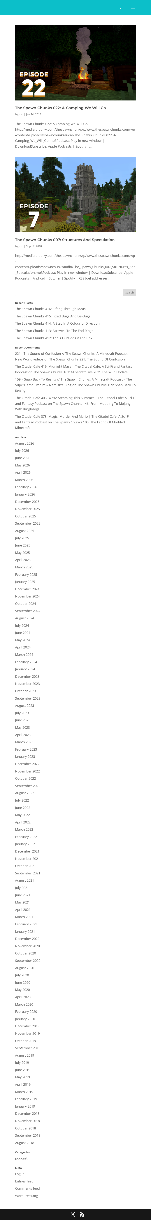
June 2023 (22, 720)
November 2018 (27, 1121)
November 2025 (27, 509)
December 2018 (27, 1113)
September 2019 (27, 1048)
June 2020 (22, 982)
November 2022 (27, 771)
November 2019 (27, 1033)
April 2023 (23, 735)
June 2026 (22, 458)
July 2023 (22, 713)
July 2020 (22, 975)
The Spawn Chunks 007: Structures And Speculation (65, 240)
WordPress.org (26, 1196)
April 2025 (23, 560)
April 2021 (23, 909)
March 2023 (24, 742)
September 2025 (27, 523)
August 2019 (24, 1055)
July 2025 (22, 538)
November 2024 (27, 596)
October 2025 (25, 516)
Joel (21, 114)
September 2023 (27, 698)
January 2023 (25, 756)
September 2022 (27, 786)
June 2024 (22, 632)
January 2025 (25, 581)
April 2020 (23, 997)
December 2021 (27, 851)
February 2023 (26, 749)
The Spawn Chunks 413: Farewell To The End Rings (54, 330)
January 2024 (25, 669)
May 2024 (22, 640)
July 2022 (22, 800)
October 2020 (25, 953)
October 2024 (25, 603)
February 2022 (26, 836)
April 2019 (23, 1084)
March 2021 (24, 917)
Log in (19, 1174)
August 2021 (24, 880)
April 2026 (23, 472)
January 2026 (25, 494)
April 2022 (23, 822)
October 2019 (25, 1041)
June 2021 (22, 895)
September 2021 (27, 873)
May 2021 (22, 902)
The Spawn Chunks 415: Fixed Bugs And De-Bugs (52, 316)
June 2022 (22, 807)
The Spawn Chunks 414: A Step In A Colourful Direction (57, 323)
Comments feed (27, 1188)
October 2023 (25, 691)
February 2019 (26, 1099)
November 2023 (27, 683)
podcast (21, 1158)
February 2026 (26, 487)
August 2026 (24, 443)
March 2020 (24, 1004)
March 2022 (24, 829)
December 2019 (27, 1026)
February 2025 (26, 574)
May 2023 (22, 727)
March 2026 (24, 480)
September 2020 (27, 960)
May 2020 (22, 989)
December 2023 (27, 676)
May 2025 (22, 552)
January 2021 (25, 931)
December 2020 (27, 938)
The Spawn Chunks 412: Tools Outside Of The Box (53, 338)
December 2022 (27, 764)
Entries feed (24, 1181)
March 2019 (24, 1092)
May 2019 (22, 1077)
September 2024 (27, 611)
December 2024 (27, 589)
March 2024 (24, 654)
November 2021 (27, 858)
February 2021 (26, 924)
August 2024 (24, 618)
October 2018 (25, 1128)
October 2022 (25, 778)
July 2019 (22, 1062)
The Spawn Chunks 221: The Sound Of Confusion (87, 359)
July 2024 (22, 625)
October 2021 (25, 866)
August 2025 (24, 530)
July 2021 (22, 887)
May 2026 (22, 465)
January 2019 (25, 1106)
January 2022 (25, 844)
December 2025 (27, 501)
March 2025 (24, 567)
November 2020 (27, 946)
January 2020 (25, 1019)
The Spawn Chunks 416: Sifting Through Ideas (50, 309)
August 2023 (24, 705)
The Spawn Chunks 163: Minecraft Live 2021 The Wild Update (80, 372)
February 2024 (26, 662)
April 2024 (23, 647)
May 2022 (22, 815)
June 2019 (22, 1070)
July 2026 (22, 450)
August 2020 (24, 968)
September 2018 (27, 1135)
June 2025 (22, 545)
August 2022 (24, 793)
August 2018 (24, 1143)
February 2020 (26, 1011)
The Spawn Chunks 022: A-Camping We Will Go (60, 108)
